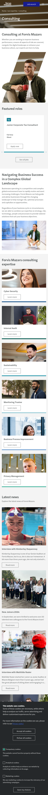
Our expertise (12, 11)
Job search (31, 4)
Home (4, 11)
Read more (10, 565)
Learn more (12, 297)
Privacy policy (18, 723)
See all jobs (24, 159)
